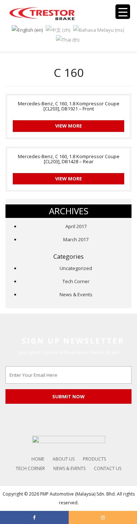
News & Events (76, 294)
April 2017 (76, 226)
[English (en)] (27, 29)
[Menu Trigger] (122, 11)
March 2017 (75, 239)
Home (37, 459)
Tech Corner (76, 281)
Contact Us (107, 468)
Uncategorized (76, 268)
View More (68, 125)
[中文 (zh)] (58, 29)
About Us (64, 459)
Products (94, 459)
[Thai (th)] (67, 39)
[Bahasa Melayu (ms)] (98, 29)
